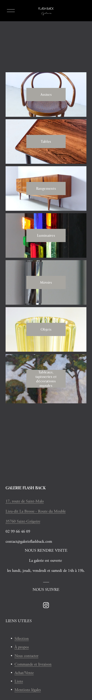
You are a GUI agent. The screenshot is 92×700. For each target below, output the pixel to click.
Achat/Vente (24, 672)
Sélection (22, 638)
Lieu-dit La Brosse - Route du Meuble (36, 511)
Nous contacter (26, 655)
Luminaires (46, 235)
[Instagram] (46, 605)
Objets (46, 329)
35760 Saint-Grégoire (23, 521)
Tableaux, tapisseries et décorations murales (46, 379)
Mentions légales (28, 689)
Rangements (46, 188)
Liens (19, 681)
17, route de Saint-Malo (25, 501)
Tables (46, 141)
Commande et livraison (33, 664)
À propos (22, 647)
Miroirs (46, 282)
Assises (46, 94)
